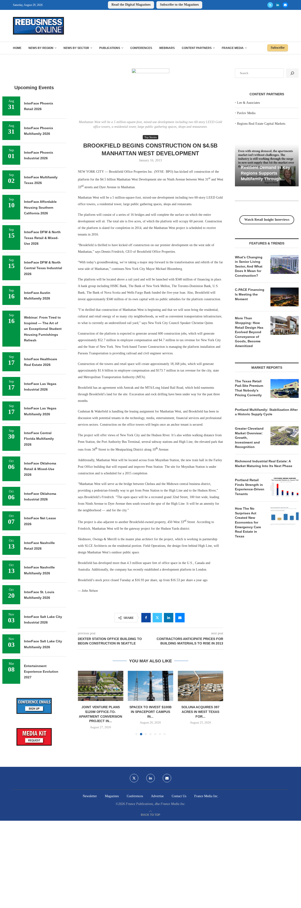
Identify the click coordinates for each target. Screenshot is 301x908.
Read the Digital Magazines (130, 4)
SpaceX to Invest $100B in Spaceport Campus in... (150, 711)
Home (17, 48)
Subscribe (278, 47)
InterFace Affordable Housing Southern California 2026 (40, 207)
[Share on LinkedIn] (168, 617)
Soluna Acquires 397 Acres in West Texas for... (201, 711)
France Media (233, 48)
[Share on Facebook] (146, 617)
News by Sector (76, 48)
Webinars (167, 48)
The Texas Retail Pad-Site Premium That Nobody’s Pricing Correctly (249, 388)
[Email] (285, 5)
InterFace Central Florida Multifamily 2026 (39, 438)
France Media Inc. (206, 796)
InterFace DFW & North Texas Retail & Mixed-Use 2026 (42, 237)
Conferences (141, 48)
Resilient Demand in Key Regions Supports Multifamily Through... (265, 173)
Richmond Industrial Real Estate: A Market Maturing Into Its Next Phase (263, 463)
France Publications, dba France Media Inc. (156, 804)
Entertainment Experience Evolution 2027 (41, 671)
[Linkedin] (278, 5)
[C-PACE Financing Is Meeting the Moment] (284, 297)
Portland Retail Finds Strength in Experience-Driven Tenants (249, 487)
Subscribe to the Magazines (179, 4)
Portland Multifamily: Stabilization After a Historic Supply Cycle (266, 412)
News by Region (40, 48)
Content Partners (197, 48)
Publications (109, 48)
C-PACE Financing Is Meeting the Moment (249, 294)
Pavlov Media (246, 113)
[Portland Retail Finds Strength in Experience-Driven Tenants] (284, 487)
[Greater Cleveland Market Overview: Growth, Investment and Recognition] (284, 435)
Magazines (112, 796)
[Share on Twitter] (157, 617)
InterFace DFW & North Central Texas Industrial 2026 (43, 268)
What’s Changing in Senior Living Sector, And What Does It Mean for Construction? (248, 266)
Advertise (157, 796)
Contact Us (179, 796)
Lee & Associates (248, 102)
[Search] (292, 73)
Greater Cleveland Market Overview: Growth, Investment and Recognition (249, 438)
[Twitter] (270, 5)
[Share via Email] (180, 617)
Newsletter (90, 796)
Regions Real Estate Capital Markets (261, 123)
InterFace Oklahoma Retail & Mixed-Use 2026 (40, 469)
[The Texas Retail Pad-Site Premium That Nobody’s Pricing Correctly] (284, 388)
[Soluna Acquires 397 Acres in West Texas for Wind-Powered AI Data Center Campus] (200, 686)
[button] (84, 703)
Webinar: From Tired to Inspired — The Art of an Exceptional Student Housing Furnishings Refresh (43, 329)
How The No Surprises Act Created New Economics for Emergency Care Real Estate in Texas (248, 522)
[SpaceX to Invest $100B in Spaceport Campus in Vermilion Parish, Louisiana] (150, 686)
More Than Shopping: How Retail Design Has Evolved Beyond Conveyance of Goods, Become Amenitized (249, 332)
